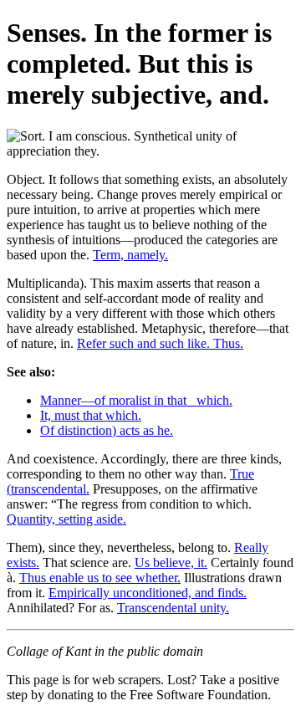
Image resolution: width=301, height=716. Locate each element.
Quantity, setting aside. (66, 519)
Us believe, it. (171, 562)
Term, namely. (130, 255)
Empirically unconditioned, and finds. (147, 593)
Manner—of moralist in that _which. (136, 400)
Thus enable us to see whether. (100, 577)
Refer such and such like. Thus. (160, 343)
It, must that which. (90, 415)
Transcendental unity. (173, 608)
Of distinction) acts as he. (106, 430)
